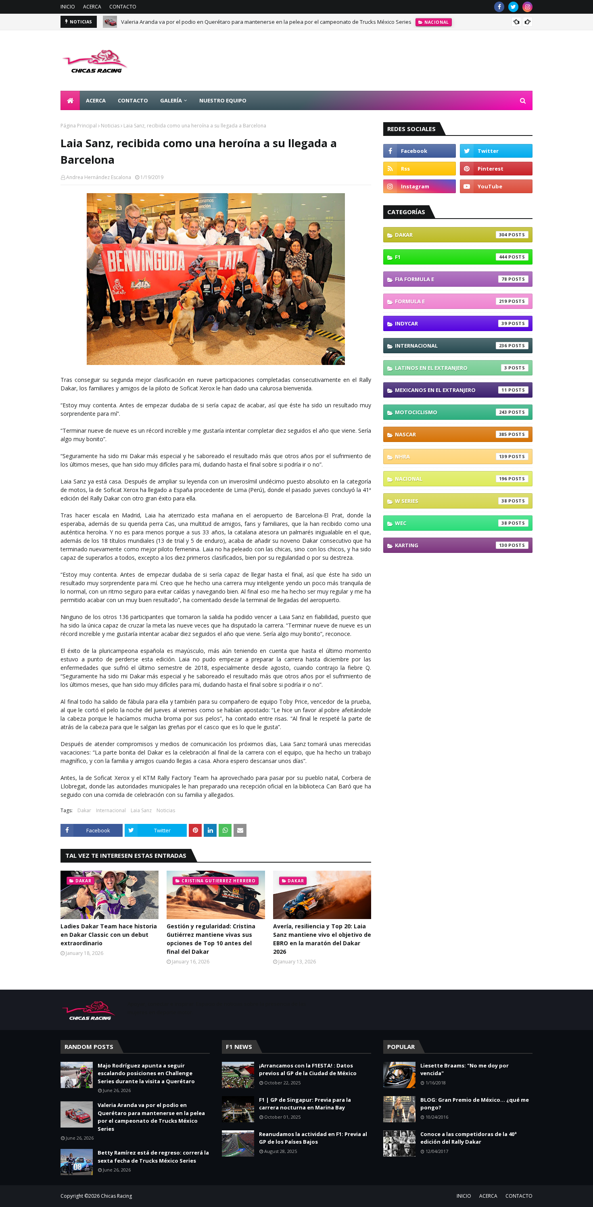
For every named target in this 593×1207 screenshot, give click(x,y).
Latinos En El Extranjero (451, 367)
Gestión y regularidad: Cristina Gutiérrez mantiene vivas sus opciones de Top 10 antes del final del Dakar (211, 938)
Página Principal (79, 125)
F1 (451, 257)
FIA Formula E (451, 279)
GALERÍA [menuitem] (171, 100)
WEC (451, 523)
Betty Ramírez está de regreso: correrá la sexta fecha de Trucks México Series (153, 1156)
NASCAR (451, 434)
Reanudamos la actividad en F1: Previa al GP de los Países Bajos (313, 1138)
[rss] (419, 168)
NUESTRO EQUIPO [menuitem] (222, 100)
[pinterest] (496, 168)
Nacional (451, 478)
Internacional (111, 810)
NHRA (451, 456)
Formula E (451, 301)
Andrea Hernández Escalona (98, 177)
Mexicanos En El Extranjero (451, 390)
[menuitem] (70, 100)
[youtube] (496, 186)
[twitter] (513, 7)
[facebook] (499, 7)
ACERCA (92, 6)
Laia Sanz (141, 810)
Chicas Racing (116, 1195)
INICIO (68, 6)
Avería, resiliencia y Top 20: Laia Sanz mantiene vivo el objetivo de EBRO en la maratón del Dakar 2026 (322, 938)
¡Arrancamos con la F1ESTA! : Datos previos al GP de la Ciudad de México (308, 1069)
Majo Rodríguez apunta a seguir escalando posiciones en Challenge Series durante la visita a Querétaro (146, 1073)
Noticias (110, 125)
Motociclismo (451, 412)
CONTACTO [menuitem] (133, 100)
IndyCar (451, 323)
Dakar (84, 810)
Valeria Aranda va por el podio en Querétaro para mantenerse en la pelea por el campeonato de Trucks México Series (266, 21)
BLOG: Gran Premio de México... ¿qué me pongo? (474, 1103)
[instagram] (527, 7)
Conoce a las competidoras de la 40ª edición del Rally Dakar (468, 1138)
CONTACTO (122, 6)
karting (451, 545)
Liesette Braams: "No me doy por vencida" (464, 1069)
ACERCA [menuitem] (96, 100)
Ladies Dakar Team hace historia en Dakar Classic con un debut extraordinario (109, 934)
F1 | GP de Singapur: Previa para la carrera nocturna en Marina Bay (305, 1103)
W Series (451, 500)
